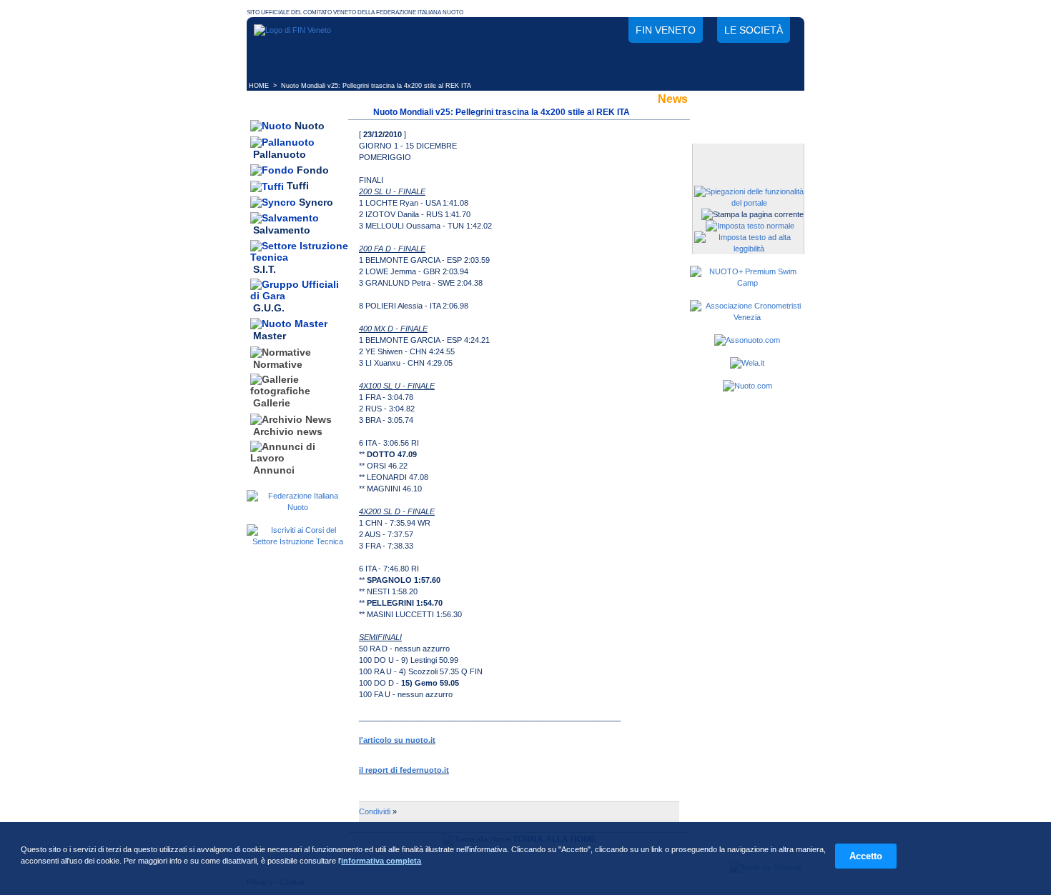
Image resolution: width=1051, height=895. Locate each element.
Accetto (865, 856)
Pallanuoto (279, 154)
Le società (753, 30)
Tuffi (298, 186)
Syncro (316, 202)
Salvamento (281, 230)
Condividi (374, 811)
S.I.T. (264, 269)
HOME (259, 85)
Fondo (313, 170)
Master (269, 336)
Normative (277, 364)
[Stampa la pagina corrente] (752, 214)
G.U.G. (269, 308)
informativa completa (381, 860)
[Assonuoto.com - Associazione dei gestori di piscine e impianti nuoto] (747, 340)
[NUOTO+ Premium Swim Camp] (747, 283)
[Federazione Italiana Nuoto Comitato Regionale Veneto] (292, 30)
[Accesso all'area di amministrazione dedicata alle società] (747, 155)
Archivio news (287, 431)
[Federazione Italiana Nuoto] (297, 507)
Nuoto (310, 125)
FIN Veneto (666, 30)
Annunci (274, 470)
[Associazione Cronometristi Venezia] (747, 317)
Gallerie (271, 403)
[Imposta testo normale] (750, 225)
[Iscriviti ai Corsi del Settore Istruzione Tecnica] (297, 541)
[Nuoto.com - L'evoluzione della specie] (747, 385)
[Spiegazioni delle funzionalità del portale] (749, 203)
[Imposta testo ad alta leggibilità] (749, 248)
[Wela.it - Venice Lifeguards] (747, 363)
